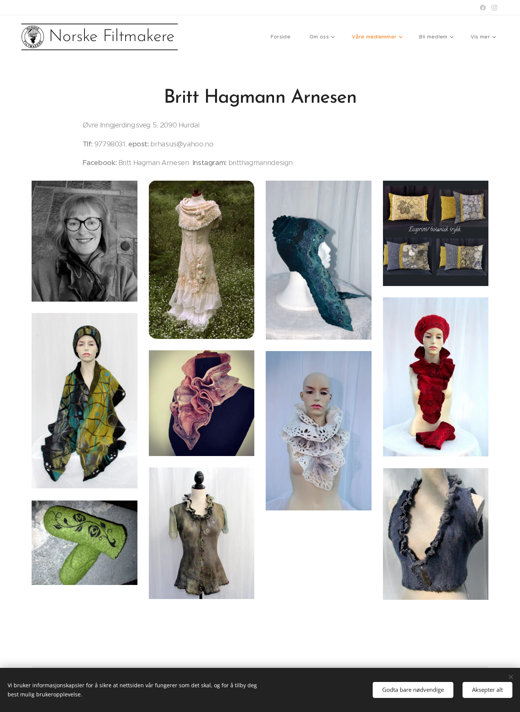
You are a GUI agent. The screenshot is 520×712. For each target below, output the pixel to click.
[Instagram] (494, 7)
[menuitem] (284, 36)
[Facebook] (483, 7)
